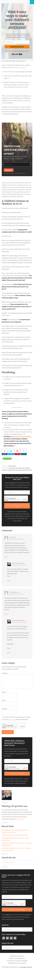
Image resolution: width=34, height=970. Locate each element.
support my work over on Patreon (21, 436)
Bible (10, 466)
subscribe (12, 719)
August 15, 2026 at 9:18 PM (19, 622)
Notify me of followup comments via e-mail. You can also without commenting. (16, 718)
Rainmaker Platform (26, 967)
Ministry (14, 466)
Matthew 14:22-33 (20, 67)
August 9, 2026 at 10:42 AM (16, 594)
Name (4, 692)
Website (4, 709)
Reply (6, 556)
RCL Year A (29, 470)
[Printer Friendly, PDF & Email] (7, 459)
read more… (20, 819)
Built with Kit (17, 54)
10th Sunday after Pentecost (16, 468)
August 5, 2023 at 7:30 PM (19, 565)
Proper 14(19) (22, 470)
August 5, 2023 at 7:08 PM (16, 539)
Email (4, 700)
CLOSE (31, 2)
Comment (5, 673)
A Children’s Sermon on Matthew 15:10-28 (14, 835)
